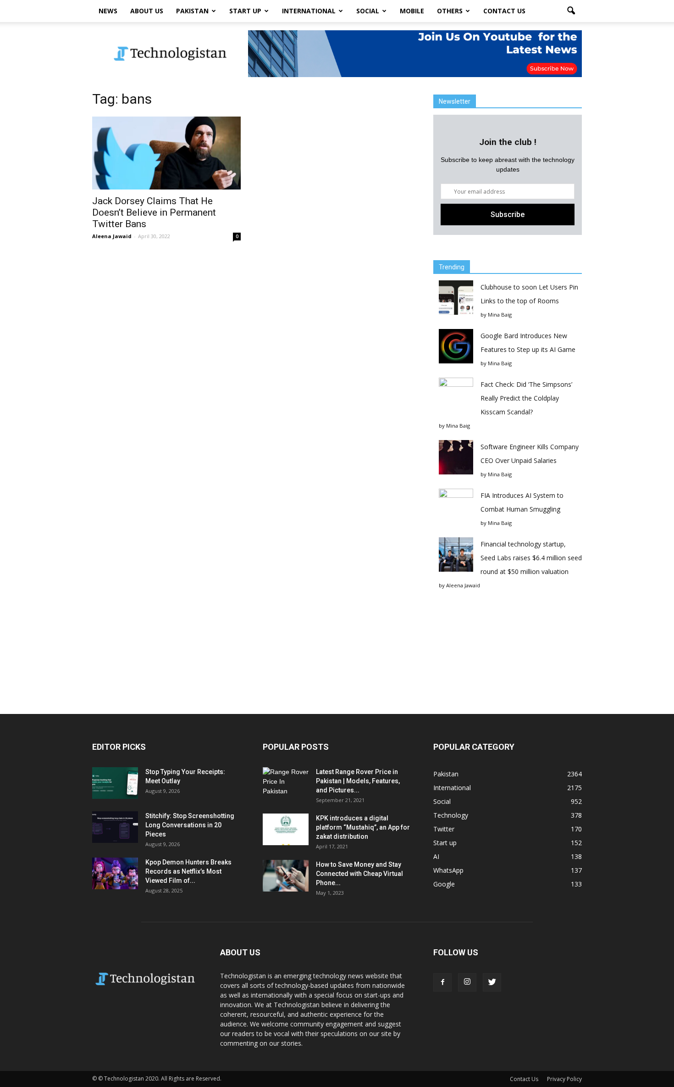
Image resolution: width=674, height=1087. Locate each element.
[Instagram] (467, 982)
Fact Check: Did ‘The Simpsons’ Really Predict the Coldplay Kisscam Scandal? (526, 398)
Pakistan (192, 10)
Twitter (443, 829)
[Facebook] (442, 982)
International (309, 10)
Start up (245, 10)
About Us (146, 10)
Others (450, 10)
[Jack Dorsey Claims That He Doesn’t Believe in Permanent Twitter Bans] (166, 153)
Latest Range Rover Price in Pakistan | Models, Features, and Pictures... (358, 781)
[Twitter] (492, 982)
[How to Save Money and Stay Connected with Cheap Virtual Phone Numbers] (286, 876)
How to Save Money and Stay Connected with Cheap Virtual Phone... (359, 873)
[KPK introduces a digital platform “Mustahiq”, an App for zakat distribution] (286, 829)
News (108, 10)
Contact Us (504, 10)
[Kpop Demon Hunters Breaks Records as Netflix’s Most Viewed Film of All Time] (115, 873)
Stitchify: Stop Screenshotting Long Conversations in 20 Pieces (189, 825)
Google (444, 884)
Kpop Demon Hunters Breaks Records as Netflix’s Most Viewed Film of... (188, 871)
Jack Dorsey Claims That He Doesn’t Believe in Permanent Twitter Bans (154, 212)
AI (436, 856)
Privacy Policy (564, 1079)
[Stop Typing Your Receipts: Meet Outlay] (115, 783)
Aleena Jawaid (112, 236)
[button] (571, 11)
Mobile (412, 10)
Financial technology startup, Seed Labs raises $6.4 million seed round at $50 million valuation (531, 558)
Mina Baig (500, 314)
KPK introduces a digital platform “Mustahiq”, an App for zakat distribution (363, 827)
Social (367, 10)
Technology (450, 815)
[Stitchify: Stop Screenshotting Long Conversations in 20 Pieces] (115, 827)
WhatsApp (448, 870)
